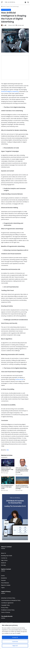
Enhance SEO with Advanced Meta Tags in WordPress (7, 469)
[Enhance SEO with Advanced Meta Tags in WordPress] (7, 462)
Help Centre (4, 560)
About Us (3, 553)
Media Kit (3, 563)
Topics (8, 6)
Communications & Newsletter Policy (10, 600)
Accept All (15, 637)
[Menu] (2, 3)
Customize (15, 641)
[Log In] (25, 3)
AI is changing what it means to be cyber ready (7, 487)
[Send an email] (5, 25)
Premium (3, 580)
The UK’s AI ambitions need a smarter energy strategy (22, 487)
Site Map (3, 565)
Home (3, 6)
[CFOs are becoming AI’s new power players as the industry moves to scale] (22, 462)
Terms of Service (5, 612)
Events (3, 575)
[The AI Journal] (10, 2)
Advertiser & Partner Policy (8, 598)
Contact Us (4, 558)
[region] (15, 636)
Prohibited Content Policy (7, 610)
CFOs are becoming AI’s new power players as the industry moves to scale (22, 470)
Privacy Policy (4, 607)
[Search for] (28, 3)
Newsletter (4, 578)
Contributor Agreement (7, 603)
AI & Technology (15, 6)
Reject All (15, 645)
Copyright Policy (5, 605)
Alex (4, 25)
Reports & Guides (5, 585)
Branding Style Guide (6, 555)
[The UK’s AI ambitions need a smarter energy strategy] (22, 480)
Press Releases (5, 583)
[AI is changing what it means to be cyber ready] (7, 480)
